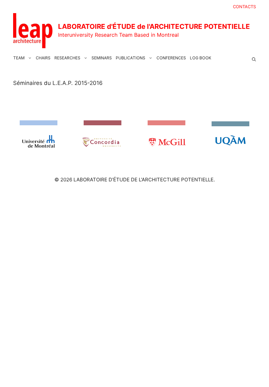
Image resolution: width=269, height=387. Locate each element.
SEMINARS (102, 57)
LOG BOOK (200, 57)
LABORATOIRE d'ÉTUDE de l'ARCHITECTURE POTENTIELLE (154, 26)
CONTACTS (244, 6)
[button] (254, 58)
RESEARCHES (67, 57)
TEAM (19, 57)
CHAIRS (43, 57)
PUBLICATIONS (130, 57)
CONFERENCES (171, 57)
